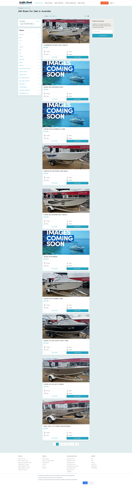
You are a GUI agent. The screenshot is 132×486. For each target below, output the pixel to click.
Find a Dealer (45, 459)
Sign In (112, 3)
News (43, 466)
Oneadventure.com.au (72, 473)
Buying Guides (45, 462)
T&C (92, 460)
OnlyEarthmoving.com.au (72, 466)
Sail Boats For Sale (22, 469)
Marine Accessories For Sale (24, 462)
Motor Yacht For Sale (23, 460)
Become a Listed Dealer (48, 460)
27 (74, 444)
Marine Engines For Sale (23, 468)
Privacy (93, 462)
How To (44, 464)
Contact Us (93, 464)
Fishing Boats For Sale (23, 464)
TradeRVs (69, 471)
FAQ (92, 459)
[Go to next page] (77, 444)
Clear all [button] (37, 21)
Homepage (20, 8)
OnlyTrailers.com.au (71, 468)
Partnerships (94, 468)
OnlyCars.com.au (71, 462)
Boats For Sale (21, 459)
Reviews (44, 468)
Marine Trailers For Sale (23, 466)
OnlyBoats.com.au (71, 460)
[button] (27, 24)
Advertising (94, 466)
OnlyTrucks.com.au (71, 464)
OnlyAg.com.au (70, 469)
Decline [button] (91, 482)
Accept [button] (85, 482)
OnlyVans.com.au (71, 459)
